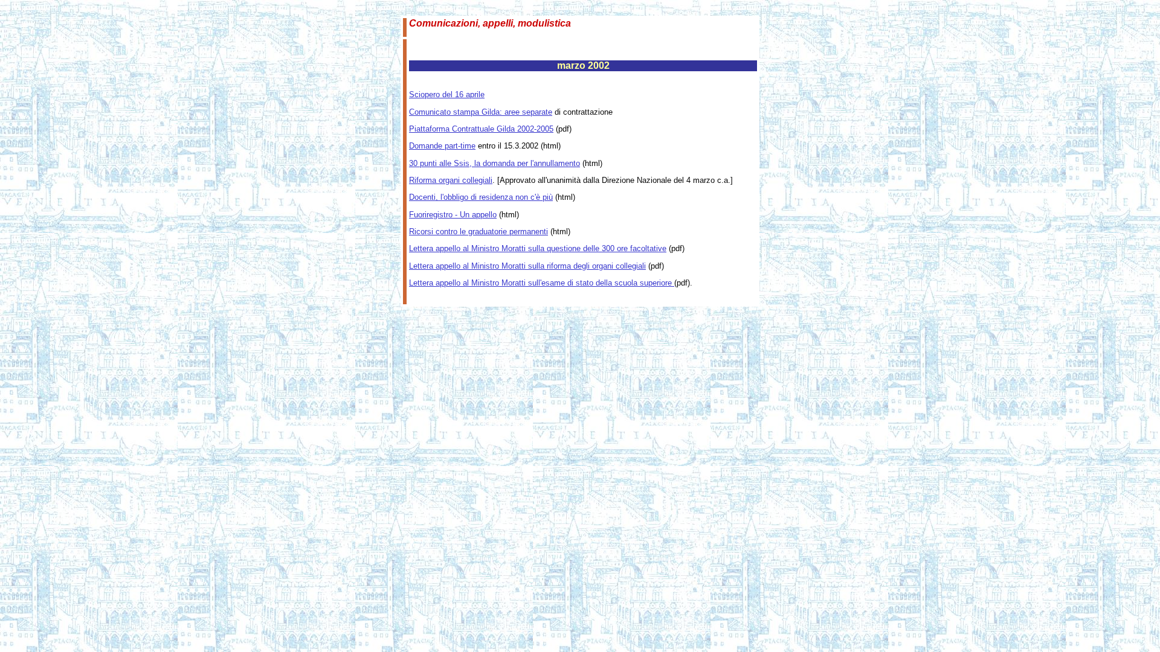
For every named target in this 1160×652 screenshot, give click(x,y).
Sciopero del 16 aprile (447, 94)
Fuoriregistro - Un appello (453, 214)
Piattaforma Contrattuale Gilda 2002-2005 (481, 128)
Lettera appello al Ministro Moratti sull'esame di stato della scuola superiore (541, 282)
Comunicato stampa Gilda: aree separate (480, 112)
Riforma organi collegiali (450, 180)
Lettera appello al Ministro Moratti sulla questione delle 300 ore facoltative (537, 248)
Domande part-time (442, 145)
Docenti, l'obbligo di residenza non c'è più (481, 197)
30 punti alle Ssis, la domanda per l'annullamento (494, 163)
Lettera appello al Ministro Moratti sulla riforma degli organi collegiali (527, 265)
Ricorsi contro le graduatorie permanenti (478, 231)
